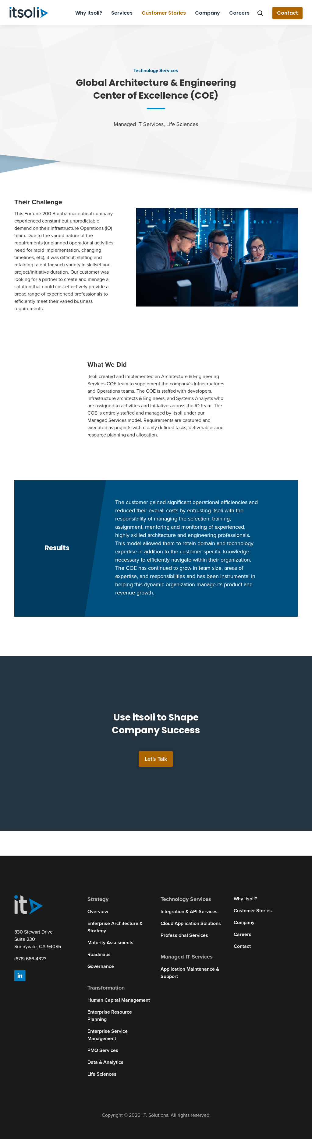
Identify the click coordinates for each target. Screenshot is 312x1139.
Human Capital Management (118, 1000)
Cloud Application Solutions (191, 923)
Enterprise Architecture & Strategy (115, 927)
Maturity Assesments (110, 943)
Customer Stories (164, 12)
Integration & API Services (189, 912)
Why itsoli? (88, 12)
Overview (97, 912)
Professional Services (184, 935)
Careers (239, 12)
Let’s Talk (156, 758)
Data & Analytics (105, 1062)
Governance (100, 966)
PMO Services (102, 1050)
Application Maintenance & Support (190, 973)
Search (260, 13)
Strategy (97, 899)
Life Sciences (101, 1074)
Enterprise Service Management (107, 1035)
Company (207, 12)
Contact (287, 12)
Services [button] (122, 12)
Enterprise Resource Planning (109, 1015)
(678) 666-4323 (30, 959)
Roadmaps (99, 955)
